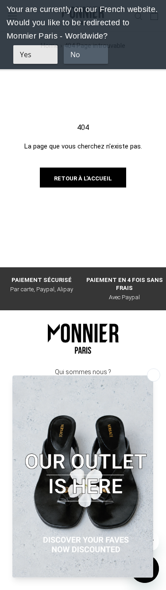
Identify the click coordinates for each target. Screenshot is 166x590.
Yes (25, 54)
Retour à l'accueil (83, 178)
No (75, 54)
